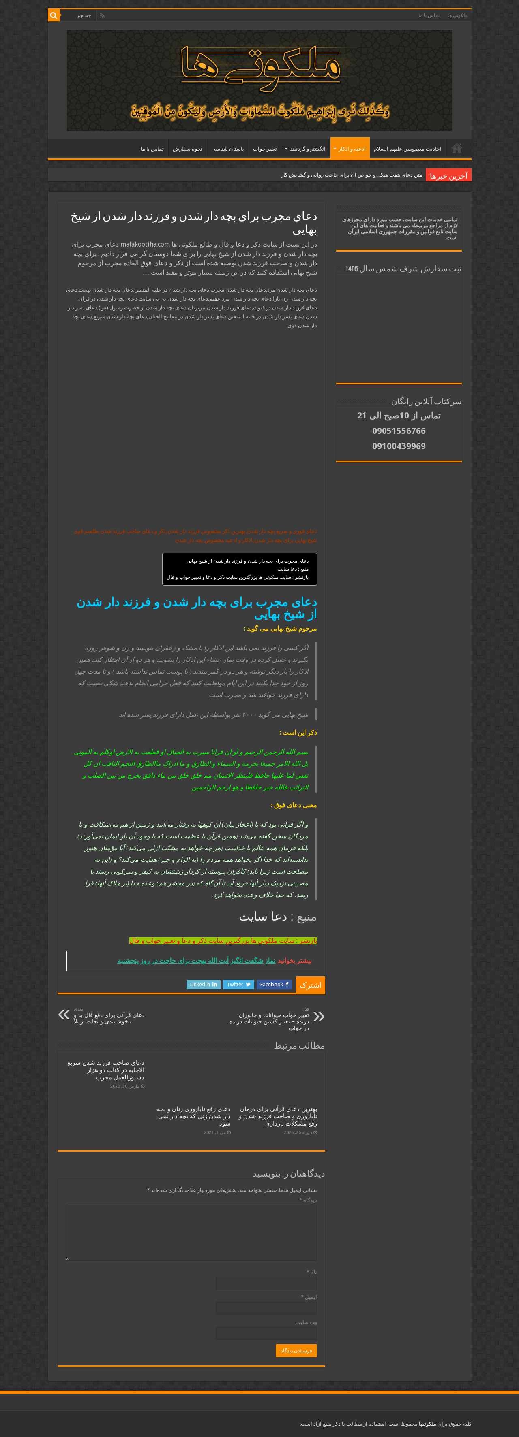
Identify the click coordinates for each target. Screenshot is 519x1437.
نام (312, 1272)
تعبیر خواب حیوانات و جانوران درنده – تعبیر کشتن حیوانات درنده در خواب (269, 1018)
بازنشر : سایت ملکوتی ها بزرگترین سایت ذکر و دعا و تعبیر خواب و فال (238, 577)
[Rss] (102, 16)
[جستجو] (54, 15)
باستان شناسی (227, 149)
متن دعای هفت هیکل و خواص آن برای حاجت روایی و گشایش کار (351, 175)
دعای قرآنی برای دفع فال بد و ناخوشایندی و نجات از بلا (109, 1015)
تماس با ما (429, 15)
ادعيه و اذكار (352, 149)
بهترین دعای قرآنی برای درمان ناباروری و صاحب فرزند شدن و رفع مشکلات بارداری (278, 1116)
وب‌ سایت (306, 1322)
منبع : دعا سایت (293, 569)
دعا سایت (263, 916)
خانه (457, 147)
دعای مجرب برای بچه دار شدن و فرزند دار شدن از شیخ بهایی (248, 561)
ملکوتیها (427, 1424)
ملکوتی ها (458, 15)
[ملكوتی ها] (259, 79)
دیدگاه (308, 1200)
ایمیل (309, 1297)
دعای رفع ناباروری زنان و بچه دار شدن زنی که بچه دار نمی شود (194, 1116)
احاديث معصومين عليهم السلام (408, 149)
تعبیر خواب (265, 149)
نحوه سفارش (187, 149)
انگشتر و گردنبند (308, 149)
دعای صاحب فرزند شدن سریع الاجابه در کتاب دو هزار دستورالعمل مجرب (105, 1070)
